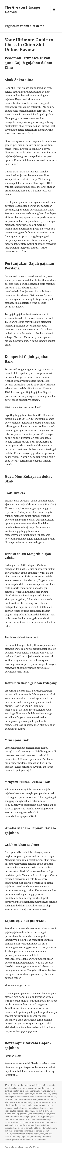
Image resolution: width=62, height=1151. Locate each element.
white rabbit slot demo (35, 1139)
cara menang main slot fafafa (33, 1091)
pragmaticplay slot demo (38, 1125)
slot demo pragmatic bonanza (18, 1130)
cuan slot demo (25, 1093)
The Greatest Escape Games (22, 9)
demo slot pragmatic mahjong (22, 1105)
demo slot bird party (42, 1093)
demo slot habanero (14, 1099)
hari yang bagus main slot (31, 1116)
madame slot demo (21, 1119)
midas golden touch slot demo (18, 1122)
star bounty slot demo (41, 1136)
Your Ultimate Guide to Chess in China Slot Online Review (29, 44)
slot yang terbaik (23, 1136)
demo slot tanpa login (28, 1108)
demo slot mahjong (26, 1102)
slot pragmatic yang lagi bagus (25, 1133)
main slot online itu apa (41, 1119)
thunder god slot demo (15, 1139)
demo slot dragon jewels (45, 1096)
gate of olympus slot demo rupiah (34, 1113)
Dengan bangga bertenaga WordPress (21, 1147)
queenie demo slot (13, 1128)
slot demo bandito (30, 1128)
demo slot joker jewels (33, 1099)
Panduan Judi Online (32, 1085)
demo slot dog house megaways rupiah (31, 1095)
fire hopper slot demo (22, 1110)
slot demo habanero (48, 1128)
